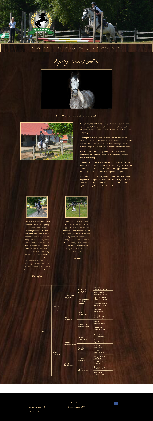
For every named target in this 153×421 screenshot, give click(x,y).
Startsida (36, 48)
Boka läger (85, 48)
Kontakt (115, 48)
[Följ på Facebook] (116, 403)
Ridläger (48, 48)
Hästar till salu (101, 48)
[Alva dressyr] (47, 160)
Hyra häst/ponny (66, 48)
